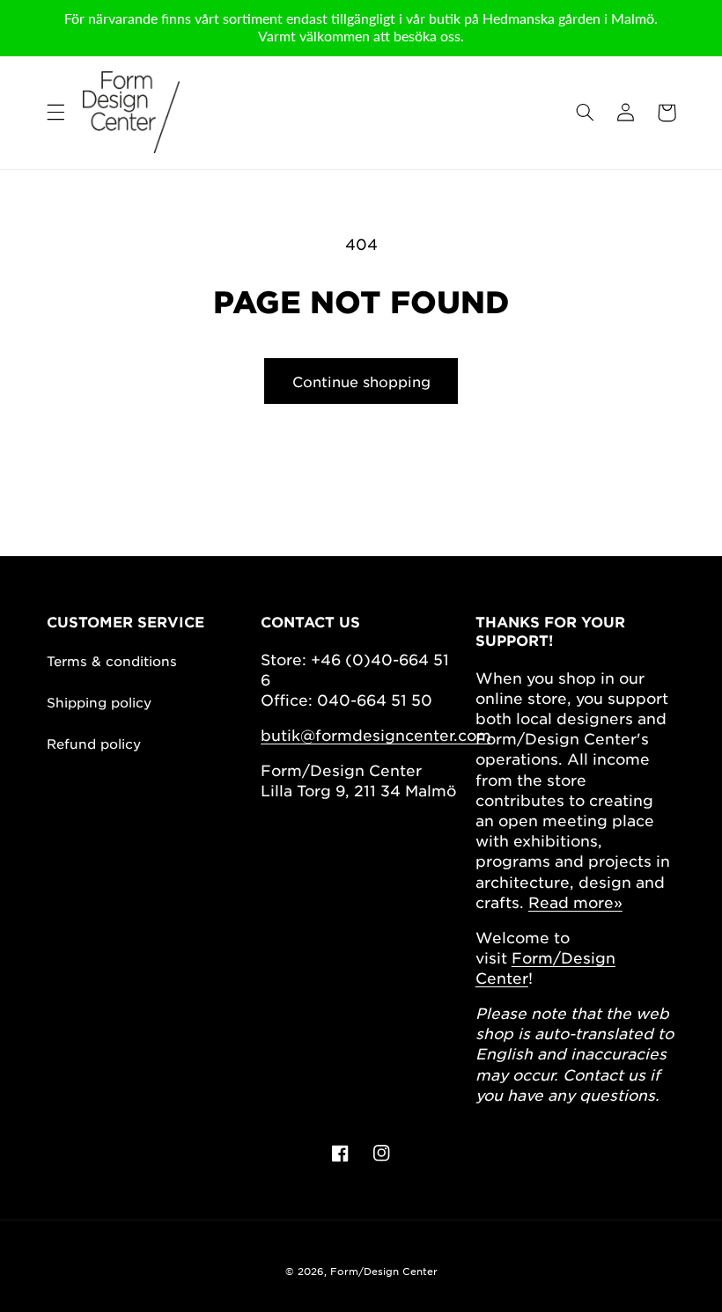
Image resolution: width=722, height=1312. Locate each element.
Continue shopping (361, 381)
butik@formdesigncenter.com (376, 735)
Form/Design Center (384, 1270)
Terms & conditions (112, 660)
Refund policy (94, 743)
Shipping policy (99, 701)
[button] (55, 112)
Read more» (575, 902)
